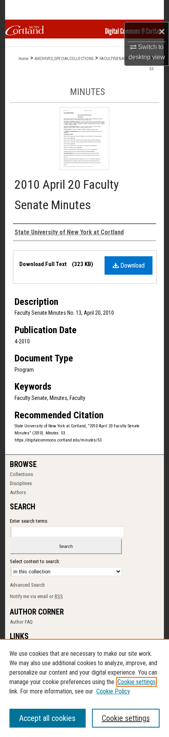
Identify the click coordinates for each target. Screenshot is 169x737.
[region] (84, 688)
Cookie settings (137, 682)
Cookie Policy (113, 691)
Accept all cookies (47, 718)
